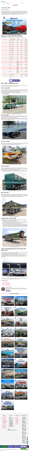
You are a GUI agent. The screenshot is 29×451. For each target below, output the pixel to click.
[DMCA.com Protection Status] (26, 446)
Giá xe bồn (16, 346)
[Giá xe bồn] (20, 342)
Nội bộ (9, 3)
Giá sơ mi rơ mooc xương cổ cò (6, 282)
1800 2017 (15, 5)
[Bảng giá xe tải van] (20, 374)
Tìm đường (27, 438)
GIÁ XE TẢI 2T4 (4, 398)
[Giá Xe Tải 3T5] (20, 395)
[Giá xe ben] (20, 332)
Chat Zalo (27, 440)
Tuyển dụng (7, 3)
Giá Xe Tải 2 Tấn (17, 388)
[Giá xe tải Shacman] (20, 322)
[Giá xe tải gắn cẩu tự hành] (7, 353)
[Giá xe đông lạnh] (7, 332)
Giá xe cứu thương (4, 304)
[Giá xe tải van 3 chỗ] (7, 363)
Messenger (27, 444)
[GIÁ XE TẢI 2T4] (7, 395)
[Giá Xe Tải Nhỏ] (7, 374)
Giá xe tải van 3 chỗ (4, 367)
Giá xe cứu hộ (17, 304)
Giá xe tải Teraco (4, 408)
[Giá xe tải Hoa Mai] (7, 342)
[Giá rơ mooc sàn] (20, 311)
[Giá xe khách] (7, 322)
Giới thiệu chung (4, 417)
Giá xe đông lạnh (4, 336)
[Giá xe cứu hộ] (20, 301)
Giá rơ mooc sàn (17, 315)
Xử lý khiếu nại (4, 420)
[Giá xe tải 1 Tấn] (7, 384)
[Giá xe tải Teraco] (7, 405)
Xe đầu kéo (17, 420)
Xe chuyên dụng (18, 419)
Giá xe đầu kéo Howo (5, 315)
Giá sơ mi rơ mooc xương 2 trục (6, 283)
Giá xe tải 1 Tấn (4, 388)
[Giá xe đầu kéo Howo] (7, 311)
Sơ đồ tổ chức (4, 419)
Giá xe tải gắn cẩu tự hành (5, 356)
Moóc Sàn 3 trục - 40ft (5, 119)
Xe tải (16, 417)
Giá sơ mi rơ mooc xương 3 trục (6, 284)
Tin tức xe (17, 423)
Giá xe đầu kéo (17, 367)
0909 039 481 (10, 446)
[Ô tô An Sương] (3, 2)
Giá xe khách (3, 325)
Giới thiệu (4, 3)
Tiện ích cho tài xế (4, 446)
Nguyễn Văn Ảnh (8, 287)
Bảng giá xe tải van (17, 377)
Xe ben (16, 418)
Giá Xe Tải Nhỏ (4, 377)
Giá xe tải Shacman (17, 325)
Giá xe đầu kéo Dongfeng (18, 356)
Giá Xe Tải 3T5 (17, 398)
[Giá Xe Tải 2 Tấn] (20, 384)
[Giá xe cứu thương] (7, 301)
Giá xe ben (16, 336)
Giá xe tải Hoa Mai (4, 346)
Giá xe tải (17, 422)
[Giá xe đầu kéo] (20, 363)
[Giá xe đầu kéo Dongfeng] (20, 353)
